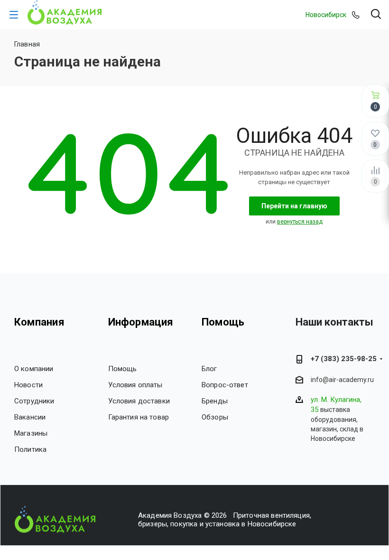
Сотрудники (34, 401)
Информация (141, 322)
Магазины (30, 433)
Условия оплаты (135, 385)
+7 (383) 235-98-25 (344, 359)
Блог (209, 368)
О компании (34, 368)
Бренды (215, 401)
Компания (39, 322)
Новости (28, 385)
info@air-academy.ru (342, 379)
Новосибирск (326, 15)
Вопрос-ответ (225, 385)
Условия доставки (139, 401)
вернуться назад (300, 221)
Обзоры (215, 417)
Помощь (122, 368)
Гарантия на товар (138, 417)
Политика (30, 449)
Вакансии (30, 417)
